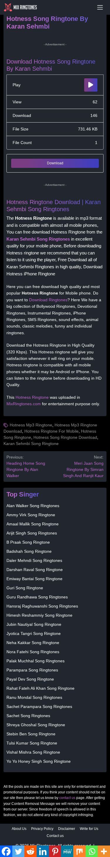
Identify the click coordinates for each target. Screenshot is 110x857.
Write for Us (89, 829)
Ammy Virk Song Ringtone (30, 514)
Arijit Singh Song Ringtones (31, 533)
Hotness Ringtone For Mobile (51, 431)
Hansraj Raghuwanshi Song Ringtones (42, 606)
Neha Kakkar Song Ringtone (32, 642)
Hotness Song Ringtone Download (65, 437)
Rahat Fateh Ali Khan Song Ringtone (40, 688)
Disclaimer (66, 829)
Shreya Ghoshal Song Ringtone (35, 724)
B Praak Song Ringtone (28, 542)
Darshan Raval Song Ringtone (34, 569)
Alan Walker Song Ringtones (32, 505)
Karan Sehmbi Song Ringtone (31, 443)
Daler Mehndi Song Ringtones (34, 560)
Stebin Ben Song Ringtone (30, 734)
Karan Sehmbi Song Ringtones (38, 239)
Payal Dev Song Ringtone (30, 679)
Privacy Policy (42, 829)
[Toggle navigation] (100, 7)
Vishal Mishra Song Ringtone (33, 752)
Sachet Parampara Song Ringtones (39, 706)
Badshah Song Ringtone (29, 551)
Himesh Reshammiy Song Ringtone (39, 615)
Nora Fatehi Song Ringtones (32, 651)
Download (55, 163)
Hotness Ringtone (32, 397)
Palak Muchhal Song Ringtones (35, 661)
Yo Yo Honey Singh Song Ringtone (38, 761)
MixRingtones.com (23, 403)
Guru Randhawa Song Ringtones (37, 597)
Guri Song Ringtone (24, 587)
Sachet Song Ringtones (28, 715)
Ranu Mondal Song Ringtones (34, 697)
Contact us (55, 836)
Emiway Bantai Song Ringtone (34, 578)
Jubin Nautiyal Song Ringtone (33, 624)
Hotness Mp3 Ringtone (31, 425)
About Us (19, 829)
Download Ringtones (48, 299)
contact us (67, 798)
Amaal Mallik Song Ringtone (32, 524)
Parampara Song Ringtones (32, 670)
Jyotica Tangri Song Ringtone (33, 633)
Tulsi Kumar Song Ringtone (31, 743)
